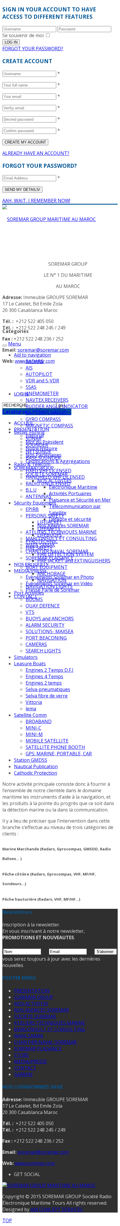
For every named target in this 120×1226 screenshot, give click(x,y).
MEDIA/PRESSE (30, 570)
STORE (21, 1055)
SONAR (33, 438)
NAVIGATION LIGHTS (49, 586)
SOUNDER (37, 445)
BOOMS (34, 599)
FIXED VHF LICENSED (48, 470)
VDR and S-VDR (42, 380)
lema (31, 708)
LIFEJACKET (49, 522)
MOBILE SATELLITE (47, 741)
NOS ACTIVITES (31, 1003)
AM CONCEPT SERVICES (57, 1209)
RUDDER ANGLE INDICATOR (57, 406)
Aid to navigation (32, 355)
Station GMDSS (30, 760)
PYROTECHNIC (42, 541)
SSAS (31, 387)
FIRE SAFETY (39, 548)
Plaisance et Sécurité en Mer (80, 500)
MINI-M (34, 734)
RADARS (34, 361)
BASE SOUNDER (43, 458)
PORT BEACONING (46, 638)
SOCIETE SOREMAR (35, 1016)
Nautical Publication (36, 766)
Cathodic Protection (35, 773)
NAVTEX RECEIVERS (47, 400)
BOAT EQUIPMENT (47, 567)
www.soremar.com (35, 1163)
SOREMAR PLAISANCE (38, 1048)
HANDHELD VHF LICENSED (55, 477)
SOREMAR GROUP (33, 997)
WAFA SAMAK (28, 1035)
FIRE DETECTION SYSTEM (65, 554)
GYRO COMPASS (43, 419)
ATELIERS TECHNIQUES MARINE (49, 1023)
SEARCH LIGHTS (43, 650)
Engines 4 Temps (44, 676)
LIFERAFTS (48, 528)
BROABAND (39, 721)
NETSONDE (38, 451)
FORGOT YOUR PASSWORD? (32, 48)
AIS (29, 368)
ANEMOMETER (42, 393)
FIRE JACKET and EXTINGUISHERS (73, 560)
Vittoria (34, 702)
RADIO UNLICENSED (48, 483)
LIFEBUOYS (49, 535)
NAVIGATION (51, 580)
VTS (30, 612)
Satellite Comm (30, 715)
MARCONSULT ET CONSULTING (61, 538)
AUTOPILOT (39, 374)
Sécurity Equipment (35, 503)
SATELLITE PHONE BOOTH (55, 747)
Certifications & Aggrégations (58, 461)
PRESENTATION (32, 990)
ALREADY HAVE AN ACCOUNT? (35, 153)
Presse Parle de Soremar (53, 590)
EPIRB (32, 509)
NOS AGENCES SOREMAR (41, 1010)
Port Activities (29, 593)
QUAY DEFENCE (43, 605)
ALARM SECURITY (45, 625)
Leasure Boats (30, 663)
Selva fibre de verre (47, 696)
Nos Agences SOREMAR (63, 525)
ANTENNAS (38, 496)
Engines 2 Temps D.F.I (49, 670)
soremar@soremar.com (43, 350)
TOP (7, 1220)
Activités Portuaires (70, 493)
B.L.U (31, 490)
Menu (14, 344)
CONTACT (25, 1068)
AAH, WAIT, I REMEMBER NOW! (36, 200)
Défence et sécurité (70, 519)
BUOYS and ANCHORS (50, 618)
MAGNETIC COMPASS (49, 425)
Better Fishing (29, 432)
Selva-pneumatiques (48, 689)
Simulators (26, 657)
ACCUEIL (23, 422)
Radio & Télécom (32, 464)
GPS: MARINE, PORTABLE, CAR (59, 753)
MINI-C (33, 728)
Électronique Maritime (73, 487)
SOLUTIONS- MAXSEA (49, 631)
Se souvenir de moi (23, 35)
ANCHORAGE (51, 573)
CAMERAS (36, 644)
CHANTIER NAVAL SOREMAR (45, 1042)
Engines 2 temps (44, 683)
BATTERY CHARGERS (48, 413)
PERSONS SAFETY (45, 515)
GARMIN (23, 1074)
